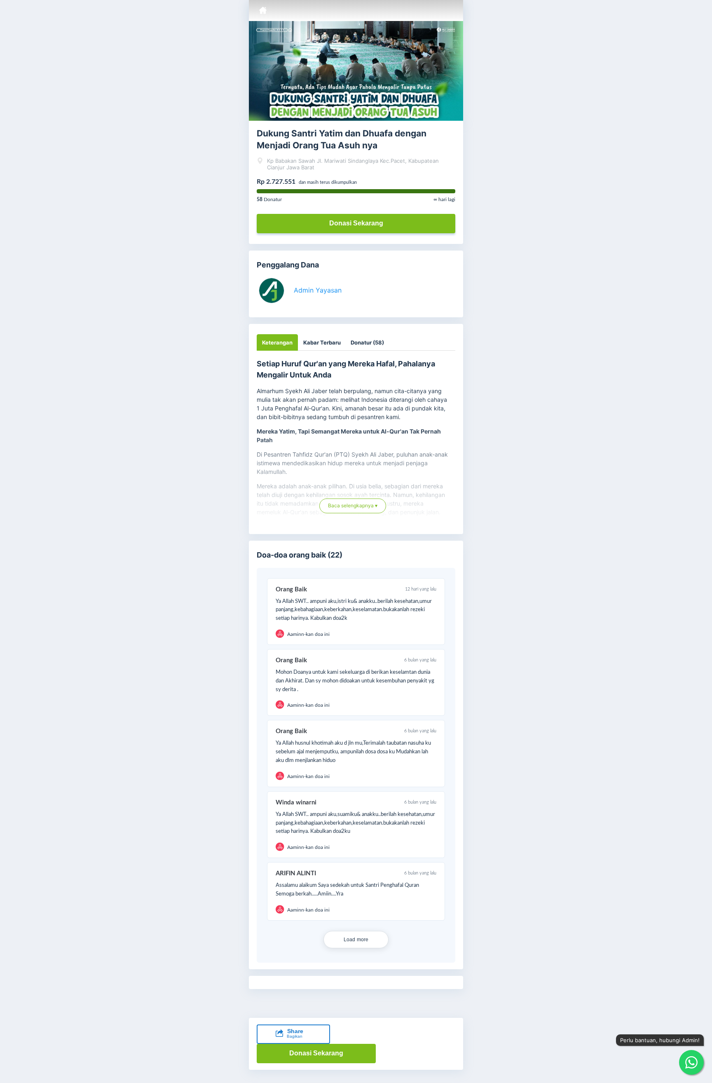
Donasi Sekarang (356, 223)
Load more (356, 939)
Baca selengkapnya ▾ (352, 509)
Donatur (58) (367, 342)
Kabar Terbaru (322, 342)
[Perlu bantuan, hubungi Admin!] (691, 1062)
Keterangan (277, 342)
